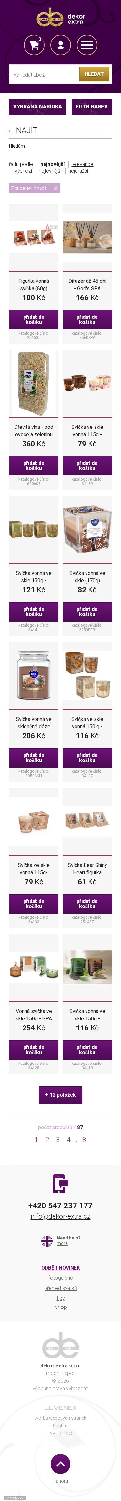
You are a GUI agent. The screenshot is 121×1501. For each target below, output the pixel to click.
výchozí (23, 171)
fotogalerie (60, 1278)
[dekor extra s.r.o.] (60, 16)
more (62, 1243)
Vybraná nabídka (37, 107)
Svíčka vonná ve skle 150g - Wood (87, 1015)
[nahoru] (60, 1464)
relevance (82, 164)
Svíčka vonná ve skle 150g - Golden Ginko (34, 577)
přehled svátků (60, 1288)
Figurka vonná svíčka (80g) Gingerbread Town (33, 285)
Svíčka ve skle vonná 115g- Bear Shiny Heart (33, 869)
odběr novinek (60, 1268)
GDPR (60, 1308)
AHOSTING (60, 1433)
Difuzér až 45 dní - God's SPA (87, 284)
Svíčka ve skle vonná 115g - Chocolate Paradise (87, 431)
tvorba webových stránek (60, 1418)
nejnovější (52, 164)
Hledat (94, 74)
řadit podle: (21, 164)
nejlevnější (50, 171)
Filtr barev (92, 107)
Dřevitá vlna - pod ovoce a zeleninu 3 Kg (33, 431)
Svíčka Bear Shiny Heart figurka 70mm (87, 869)
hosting (60, 1425)
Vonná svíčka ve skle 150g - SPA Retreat (33, 1015)
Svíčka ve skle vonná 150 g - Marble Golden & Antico (87, 723)
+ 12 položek (60, 1095)
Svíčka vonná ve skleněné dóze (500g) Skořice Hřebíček (34, 723)
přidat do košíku (34, 319)
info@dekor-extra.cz (61, 1216)
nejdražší (78, 171)
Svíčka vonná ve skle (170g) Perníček (87, 577)
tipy (61, 1298)
